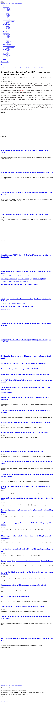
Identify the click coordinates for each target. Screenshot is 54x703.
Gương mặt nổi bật (10, 21)
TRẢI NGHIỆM (6, 24)
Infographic (8, 55)
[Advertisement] (27, 125)
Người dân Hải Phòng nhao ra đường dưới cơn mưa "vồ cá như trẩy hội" (25, 374)
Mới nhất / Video (5, 309)
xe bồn (22, 90)
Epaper (4, 59)
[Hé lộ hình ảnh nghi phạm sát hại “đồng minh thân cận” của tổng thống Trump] (13, 147)
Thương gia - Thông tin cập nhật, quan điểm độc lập (11, 3)
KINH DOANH (6, 8)
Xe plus (7, 16)
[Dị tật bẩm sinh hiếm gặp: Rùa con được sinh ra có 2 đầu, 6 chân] (13, 448)
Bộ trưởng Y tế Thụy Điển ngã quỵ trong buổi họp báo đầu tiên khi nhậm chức (27, 172)
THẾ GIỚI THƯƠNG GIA (9, 20)
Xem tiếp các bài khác (5, 647)
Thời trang (8, 27)
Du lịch (7, 26)
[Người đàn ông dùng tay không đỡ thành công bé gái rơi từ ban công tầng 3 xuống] (13, 268)
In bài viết (40, 67)
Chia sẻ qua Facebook (5, 67)
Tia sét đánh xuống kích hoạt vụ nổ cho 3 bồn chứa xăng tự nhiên (22, 606)
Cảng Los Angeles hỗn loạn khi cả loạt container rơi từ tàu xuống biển (24, 214)
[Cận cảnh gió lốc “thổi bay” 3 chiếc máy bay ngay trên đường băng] (17, 275)
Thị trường (8, 14)
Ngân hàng (8, 9)
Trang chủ (5, 5)
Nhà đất (7, 13)
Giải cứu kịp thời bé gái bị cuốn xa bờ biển (15, 596)
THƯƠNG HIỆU (7, 18)
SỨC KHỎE (6, 23)
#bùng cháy (10, 115)
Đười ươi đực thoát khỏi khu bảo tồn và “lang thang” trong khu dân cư (24, 432)
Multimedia (5, 54)
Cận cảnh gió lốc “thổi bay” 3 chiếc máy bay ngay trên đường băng (23, 279)
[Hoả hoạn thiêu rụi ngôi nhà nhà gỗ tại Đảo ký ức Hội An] (15, 281)
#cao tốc (15, 115)
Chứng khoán (9, 10)
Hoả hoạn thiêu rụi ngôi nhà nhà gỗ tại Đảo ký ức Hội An (20, 284)
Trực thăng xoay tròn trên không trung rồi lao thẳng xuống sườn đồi (23, 585)
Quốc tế (7, 22)
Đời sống (8, 28)
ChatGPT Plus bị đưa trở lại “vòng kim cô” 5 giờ (17, 306)
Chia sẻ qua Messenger (15, 67)
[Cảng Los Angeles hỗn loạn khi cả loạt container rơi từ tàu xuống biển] (13, 211)
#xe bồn (2, 115)
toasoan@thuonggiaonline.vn (9, 696)
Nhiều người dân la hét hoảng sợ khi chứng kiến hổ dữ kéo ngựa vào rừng (25, 422)
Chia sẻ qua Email (46, 67)
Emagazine (8, 57)
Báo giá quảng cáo (4, 701)
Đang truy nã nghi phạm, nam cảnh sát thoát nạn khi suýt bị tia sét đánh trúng (27, 561)
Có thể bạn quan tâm (6, 392)
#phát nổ (6, 115)
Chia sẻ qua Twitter (24, 67)
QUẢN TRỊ (5, 17)
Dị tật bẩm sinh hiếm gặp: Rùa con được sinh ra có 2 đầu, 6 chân (22, 451)
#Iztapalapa (19, 115)
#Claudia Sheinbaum (26, 115)
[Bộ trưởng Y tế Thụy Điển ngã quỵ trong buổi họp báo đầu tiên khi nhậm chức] (13, 169)
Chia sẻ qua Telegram (32, 67)
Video (7, 56)
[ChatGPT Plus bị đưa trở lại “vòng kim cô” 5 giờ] (14, 303)
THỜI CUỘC (6, 7)
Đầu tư (7, 11)
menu (2, 1)
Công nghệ (8, 15)
